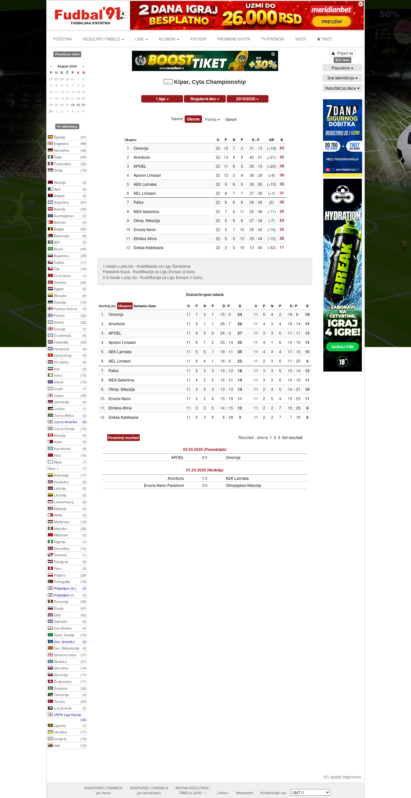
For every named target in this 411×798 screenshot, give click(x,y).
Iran (70, 368)
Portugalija (70, 581)
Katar (70, 441)
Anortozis (142, 157)
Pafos (139, 202)
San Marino (70, 628)
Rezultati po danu (341, 88)
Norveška (70, 548)
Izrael (70, 388)
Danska (70, 282)
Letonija (70, 488)
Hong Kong (70, 355)
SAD (70, 614)
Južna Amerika (70, 421)
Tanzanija (70, 694)
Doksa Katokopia (148, 247)
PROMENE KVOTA (233, 38)
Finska (70, 315)
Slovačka (70, 667)
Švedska (70, 688)
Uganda (70, 725)
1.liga (161, 99)
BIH (70, 242)
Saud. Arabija (70, 634)
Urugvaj (70, 738)
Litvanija (70, 495)
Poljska (70, 575)
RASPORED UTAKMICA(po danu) (103, 790)
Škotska (70, 661)
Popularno (341, 67)
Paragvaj (70, 561)
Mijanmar (70, 534)
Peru (70, 568)
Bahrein (70, 222)
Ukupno (125, 305)
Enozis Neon (145, 229)
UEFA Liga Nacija (70, 715)
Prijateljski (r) (70, 594)
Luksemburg (70, 501)
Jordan (70, 408)
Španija (70, 136)
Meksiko (70, 528)
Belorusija (70, 235)
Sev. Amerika (70, 641)
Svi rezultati (292, 437)
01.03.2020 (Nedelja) (204, 470)
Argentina (70, 202)
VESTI (300, 38)
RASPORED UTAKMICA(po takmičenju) (149, 790)
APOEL (140, 166)
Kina (70, 455)
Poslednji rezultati (123, 437)
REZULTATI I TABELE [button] (102, 38)
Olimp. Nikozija (147, 220)
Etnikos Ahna (145, 238)
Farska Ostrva (70, 308)
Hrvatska (70, 361)
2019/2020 (246, 99)
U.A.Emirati (70, 708)
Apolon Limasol (147, 175)
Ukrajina (70, 731)
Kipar (70, 461)
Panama (70, 554)
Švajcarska (70, 681)
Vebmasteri (244, 792)
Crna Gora (70, 275)
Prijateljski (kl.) (70, 588)
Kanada (70, 435)
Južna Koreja (70, 428)
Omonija (141, 148)
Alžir (70, 189)
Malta (70, 514)
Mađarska (70, 521)
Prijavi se (345, 53)
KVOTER (198, 38)
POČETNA (62, 38)
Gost (152, 306)
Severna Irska (70, 654)
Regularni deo (203, 99)
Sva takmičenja (341, 77)
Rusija (70, 608)
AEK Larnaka (145, 184)
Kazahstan (70, 448)
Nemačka (70, 150)
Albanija (70, 182)
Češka (70, 262)
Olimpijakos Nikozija (243, 485)
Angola (70, 195)
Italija (70, 156)
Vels (70, 745)
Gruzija (70, 328)
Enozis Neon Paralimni (164, 485)
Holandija (70, 342)
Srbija (70, 170)
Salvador (70, 621)
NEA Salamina (146, 211)
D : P (255, 140)
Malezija (70, 508)
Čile (70, 268)
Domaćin (140, 306)
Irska (70, 375)
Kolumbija (70, 475)
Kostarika (70, 481)
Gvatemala (70, 335)
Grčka (70, 322)
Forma (211, 119)
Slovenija (70, 674)
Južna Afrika (70, 415)
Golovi (231, 119)
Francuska (70, 163)
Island (70, 381)
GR (271, 140)
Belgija (70, 228)
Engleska (70, 143)
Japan (70, 395)
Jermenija (70, 401)
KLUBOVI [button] (167, 38)
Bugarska (70, 255)
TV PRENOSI (272, 38)
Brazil (70, 248)
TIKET (326, 38)
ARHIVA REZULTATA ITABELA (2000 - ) (192, 790)
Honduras (70, 348)
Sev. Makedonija (70, 647)
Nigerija (70, 541)
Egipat (70, 288)
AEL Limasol (145, 193)
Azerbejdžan (70, 215)
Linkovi (222, 792)
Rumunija (70, 601)
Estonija (70, 302)
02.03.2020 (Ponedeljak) (205, 449)
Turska (70, 701)
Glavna (193, 119)
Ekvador (70, 295)
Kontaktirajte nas (273, 792)
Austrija (70, 208)
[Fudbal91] (89, 14)
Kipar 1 (67, 468)
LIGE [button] (140, 38)
